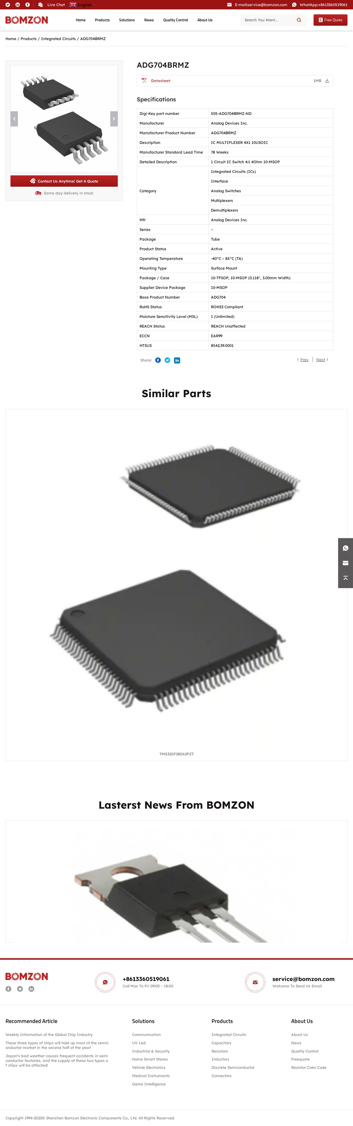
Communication (146, 1034)
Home (80, 20)
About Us (205, 20)
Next (320, 359)
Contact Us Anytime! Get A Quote (68, 181)
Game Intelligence (149, 1084)
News (149, 20)
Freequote (300, 1059)
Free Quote (333, 20)
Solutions (127, 20)
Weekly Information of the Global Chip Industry (49, 1034)
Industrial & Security (151, 1051)
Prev (304, 359)
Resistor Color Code (309, 1067)
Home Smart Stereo (150, 1059)
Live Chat (56, 4)
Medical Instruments (151, 1075)
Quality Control (175, 20)
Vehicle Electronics (148, 1067)
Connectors (222, 1075)
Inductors (220, 1059)
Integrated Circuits (58, 38)
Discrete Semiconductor (233, 1067)
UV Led (139, 1042)
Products (102, 20)
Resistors (220, 1051)
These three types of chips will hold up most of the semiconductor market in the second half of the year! (57, 1045)
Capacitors (221, 1042)
